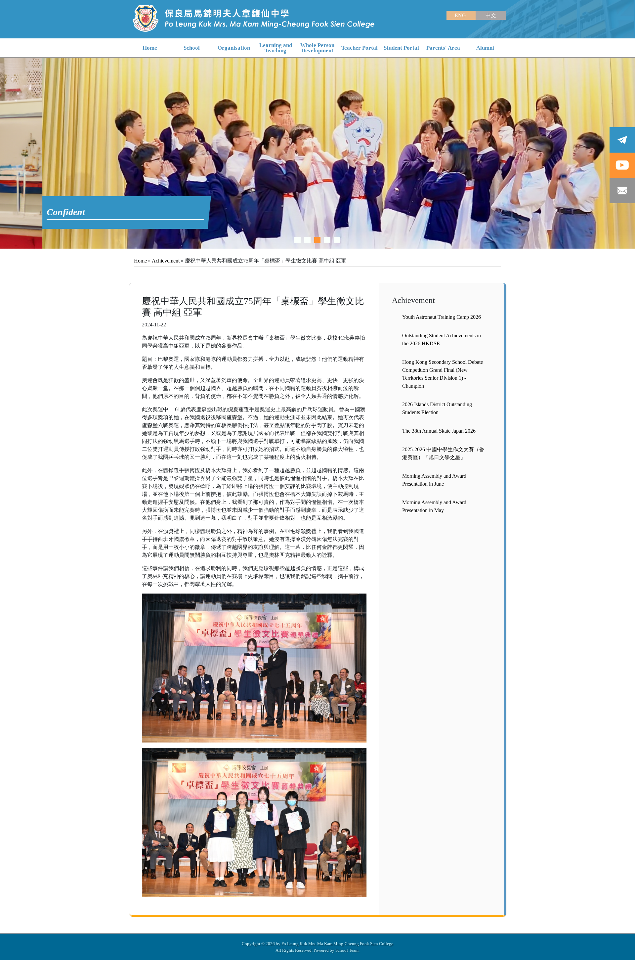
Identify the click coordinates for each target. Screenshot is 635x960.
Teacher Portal (359, 48)
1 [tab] (297, 240)
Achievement (166, 261)
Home (140, 261)
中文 (491, 15)
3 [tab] (317, 240)
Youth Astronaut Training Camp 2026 (441, 317)
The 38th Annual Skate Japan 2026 (439, 431)
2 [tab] (307, 240)
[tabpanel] (317, 153)
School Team (347, 950)
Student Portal (401, 48)
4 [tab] (327, 240)
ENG (461, 15)
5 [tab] (337, 240)
